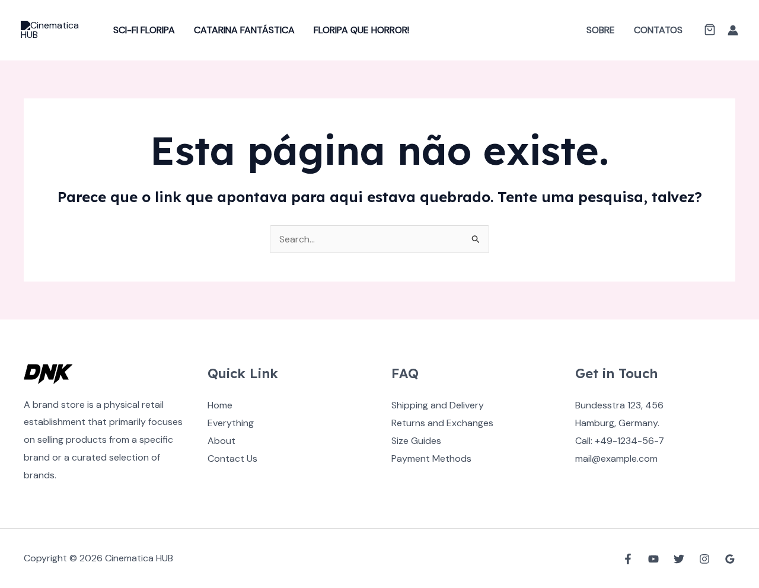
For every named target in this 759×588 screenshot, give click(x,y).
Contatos (658, 30)
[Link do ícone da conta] (733, 30)
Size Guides (416, 440)
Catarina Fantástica (244, 30)
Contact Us (232, 458)
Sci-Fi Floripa (144, 30)
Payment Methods (431, 458)
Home (220, 405)
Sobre (600, 30)
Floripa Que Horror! (361, 30)
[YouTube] (653, 559)
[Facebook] (628, 559)
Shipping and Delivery (437, 405)
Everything (231, 423)
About (221, 440)
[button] (710, 31)
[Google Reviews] (730, 559)
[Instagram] (704, 559)
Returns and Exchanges (442, 423)
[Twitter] (679, 559)
